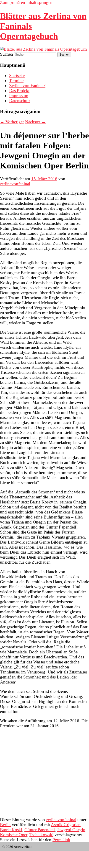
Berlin (5, 824)
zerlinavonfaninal (15, 183)
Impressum (18, 95)
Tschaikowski (41, 834)
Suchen (6, 54)
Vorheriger (12, 121)
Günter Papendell (39, 829)
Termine (16, 80)
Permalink (61, 839)
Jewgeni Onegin (71, 829)
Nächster (35, 121)
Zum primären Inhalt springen (26, 2)
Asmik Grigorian (66, 824)
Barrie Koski (11, 829)
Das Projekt (19, 90)
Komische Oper (13, 834)
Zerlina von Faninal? (27, 85)
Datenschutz (19, 100)
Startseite (17, 75)
